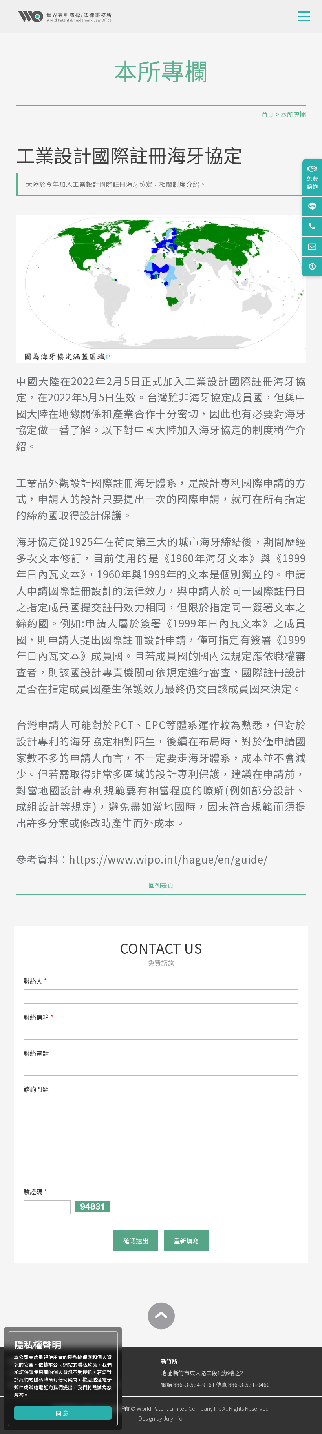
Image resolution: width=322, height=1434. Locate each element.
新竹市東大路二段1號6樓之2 (208, 1373)
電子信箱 (312, 246)
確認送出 (135, 1240)
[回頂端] (161, 1316)
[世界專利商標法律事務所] (65, 16)
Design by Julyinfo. (161, 1418)
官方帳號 (312, 206)
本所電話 (312, 226)
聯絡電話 (36, 1053)
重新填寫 (186, 1240)
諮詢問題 (36, 1089)
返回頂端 (312, 266)
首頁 (268, 114)
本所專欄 (293, 114)
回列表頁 (161, 885)
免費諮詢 (312, 182)
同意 (63, 1413)
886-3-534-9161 (194, 1384)
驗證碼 (33, 1191)
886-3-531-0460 (249, 1384)
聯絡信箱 (36, 1017)
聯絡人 (33, 981)
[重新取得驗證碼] (92, 1206)
